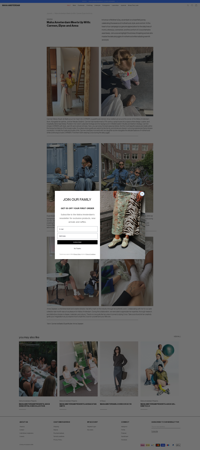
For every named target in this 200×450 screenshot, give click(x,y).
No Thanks (77, 248)
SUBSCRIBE (77, 242)
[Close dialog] (142, 194)
